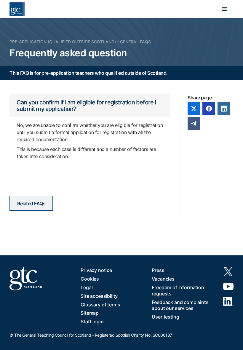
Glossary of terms (100, 305)
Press (158, 270)
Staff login (92, 321)
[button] (225, 9)
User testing (165, 317)
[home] (17, 9)
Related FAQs (31, 203)
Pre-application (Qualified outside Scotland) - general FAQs (80, 41)
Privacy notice (96, 270)
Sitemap (90, 313)
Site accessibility (99, 296)
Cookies (90, 279)
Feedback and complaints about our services (180, 305)
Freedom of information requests (178, 290)
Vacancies (163, 279)
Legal (86, 287)
